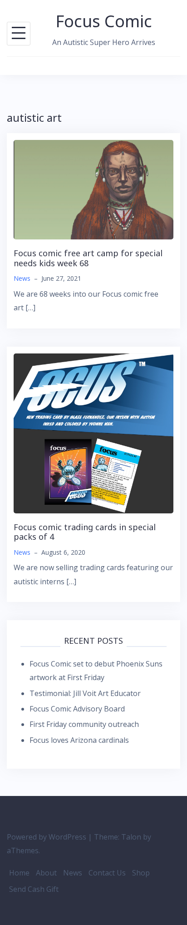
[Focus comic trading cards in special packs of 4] (93, 433)
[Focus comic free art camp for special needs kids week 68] (93, 189)
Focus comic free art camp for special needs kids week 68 (88, 258)
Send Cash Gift (34, 889)
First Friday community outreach (84, 724)
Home (19, 873)
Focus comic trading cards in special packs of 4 (85, 532)
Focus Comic (104, 21)
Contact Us (107, 873)
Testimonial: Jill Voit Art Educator (85, 693)
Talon (131, 837)
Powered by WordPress (46, 837)
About (46, 873)
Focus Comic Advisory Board (77, 709)
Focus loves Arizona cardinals (79, 740)
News (22, 278)
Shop (141, 873)
